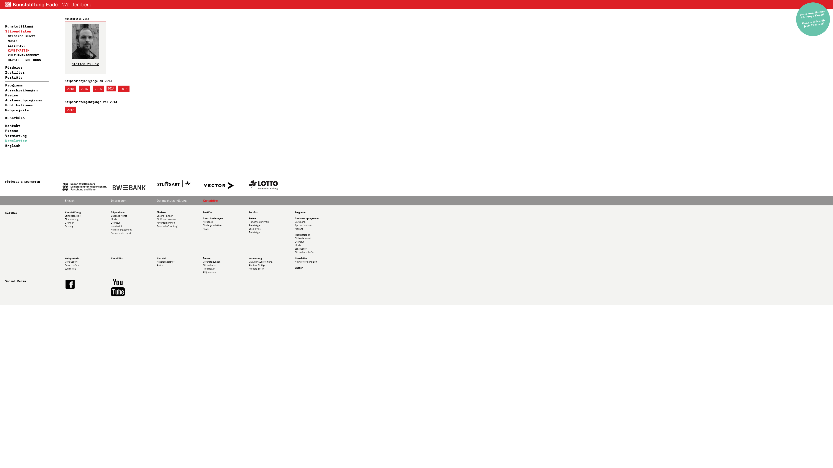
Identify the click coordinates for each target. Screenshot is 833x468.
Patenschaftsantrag (167, 226)
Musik (13, 41)
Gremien (69, 222)
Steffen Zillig (85, 64)
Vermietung (16, 135)
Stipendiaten (18, 31)
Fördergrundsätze (212, 225)
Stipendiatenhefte (304, 252)
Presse (11, 130)
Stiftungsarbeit (72, 215)
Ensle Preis (255, 228)
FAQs (205, 228)
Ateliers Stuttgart (258, 265)
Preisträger (255, 225)
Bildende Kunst (21, 36)
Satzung (69, 226)
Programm (14, 85)
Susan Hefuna (72, 265)
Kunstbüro (15, 118)
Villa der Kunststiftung (260, 261)
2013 (123, 89)
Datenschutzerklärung (172, 201)
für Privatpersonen (166, 219)
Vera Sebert (71, 261)
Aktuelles (208, 221)
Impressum (118, 201)
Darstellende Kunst (25, 60)
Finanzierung (72, 219)
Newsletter (16, 140)
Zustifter (15, 72)
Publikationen (19, 105)
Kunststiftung (19, 26)
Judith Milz (70, 268)
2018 (70, 89)
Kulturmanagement (23, 55)
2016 (84, 89)
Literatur (16, 46)
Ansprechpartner (165, 261)
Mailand (299, 228)
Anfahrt (161, 265)
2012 (70, 110)
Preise (11, 95)
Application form (303, 225)
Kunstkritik (18, 50)
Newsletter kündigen (306, 261)
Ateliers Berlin (256, 268)
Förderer (14, 67)
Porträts (14, 77)
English (12, 145)
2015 (98, 89)
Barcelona (300, 221)
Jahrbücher (301, 248)
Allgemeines (209, 272)
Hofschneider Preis (259, 221)
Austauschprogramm (23, 100)
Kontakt (12, 126)
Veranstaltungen (211, 261)
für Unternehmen (166, 222)
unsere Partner (165, 215)
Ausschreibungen (21, 90)
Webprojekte (17, 110)
